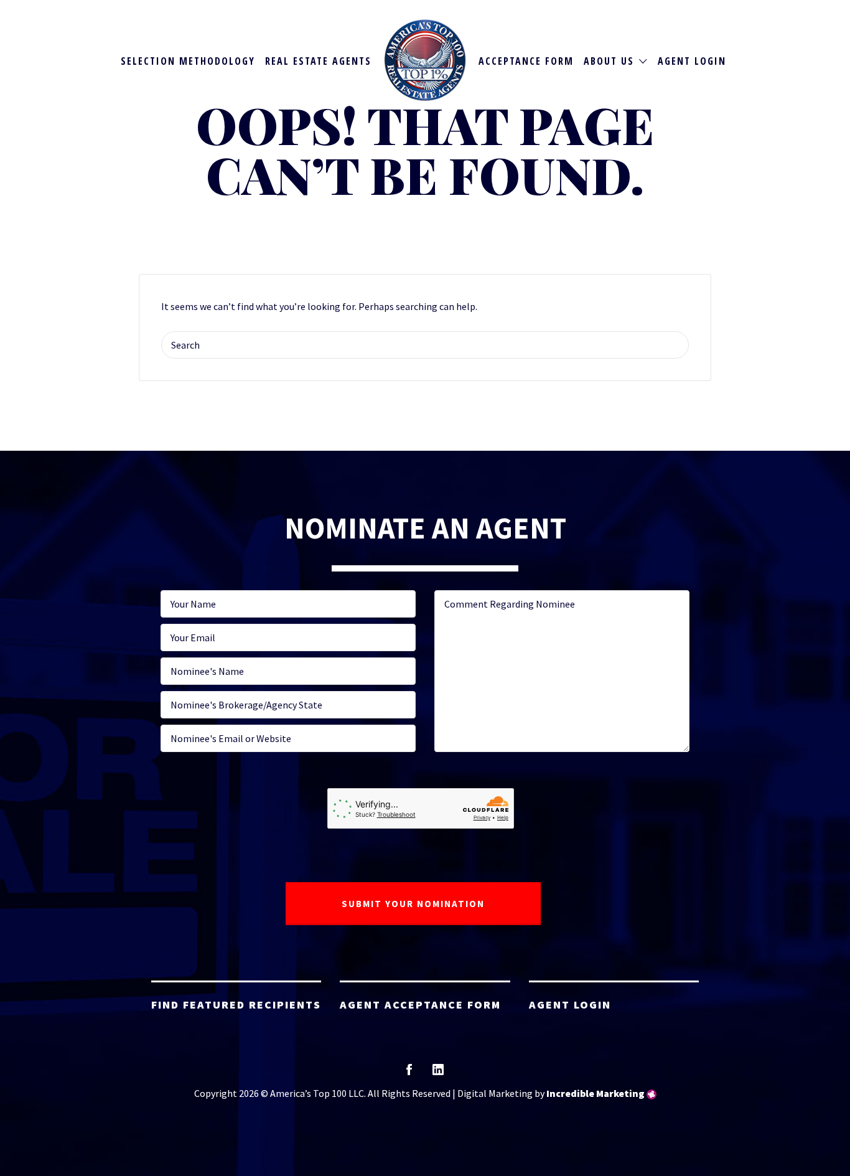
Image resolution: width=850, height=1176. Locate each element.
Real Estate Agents (318, 61)
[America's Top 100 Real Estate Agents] (425, 60)
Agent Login (692, 61)
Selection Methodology (188, 61)
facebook (409, 1073)
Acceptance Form (526, 61)
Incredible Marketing (595, 1093)
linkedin (438, 1073)
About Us (609, 61)
